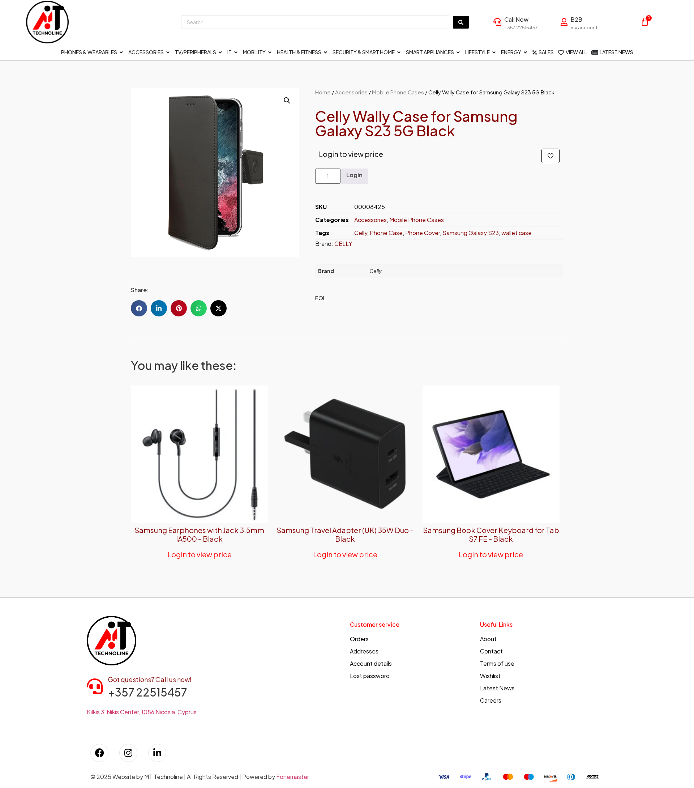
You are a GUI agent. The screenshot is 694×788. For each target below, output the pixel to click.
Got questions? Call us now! (150, 679)
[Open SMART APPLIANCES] (458, 52)
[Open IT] (236, 52)
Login (354, 175)
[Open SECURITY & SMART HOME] (399, 52)
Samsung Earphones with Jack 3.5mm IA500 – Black (199, 534)
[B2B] (564, 22)
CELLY (343, 243)
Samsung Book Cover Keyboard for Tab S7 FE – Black (491, 534)
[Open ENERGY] (525, 52)
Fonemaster (292, 776)
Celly (360, 233)
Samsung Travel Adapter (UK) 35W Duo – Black (345, 534)
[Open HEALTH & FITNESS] (325, 52)
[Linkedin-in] (157, 753)
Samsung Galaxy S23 (470, 233)
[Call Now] (497, 22)
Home (323, 92)
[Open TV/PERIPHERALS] (220, 52)
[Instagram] (128, 753)
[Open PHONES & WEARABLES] (121, 52)
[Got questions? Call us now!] (95, 686)
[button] (287, 100)
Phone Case (386, 233)
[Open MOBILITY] (270, 52)
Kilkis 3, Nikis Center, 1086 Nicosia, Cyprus (142, 712)
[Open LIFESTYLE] (494, 52)
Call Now (516, 19)
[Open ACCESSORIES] (168, 52)
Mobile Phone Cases (398, 92)
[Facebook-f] (99, 753)
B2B (576, 19)
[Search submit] (461, 22)
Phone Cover (422, 233)
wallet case (516, 233)
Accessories (351, 92)
